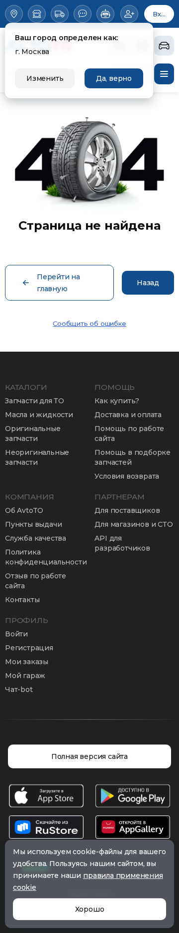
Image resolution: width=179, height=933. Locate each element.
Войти (16, 633)
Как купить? (116, 400)
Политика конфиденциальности (46, 557)
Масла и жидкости (39, 414)
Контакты (22, 599)
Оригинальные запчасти (33, 433)
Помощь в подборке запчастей (132, 457)
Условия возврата (126, 476)
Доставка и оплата (128, 414)
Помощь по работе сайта (129, 433)
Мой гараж (25, 675)
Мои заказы (26, 661)
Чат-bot (19, 689)
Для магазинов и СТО (133, 524)
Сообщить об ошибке (89, 323)
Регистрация (29, 647)
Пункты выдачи (33, 524)
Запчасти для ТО (34, 400)
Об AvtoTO (24, 510)
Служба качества (35, 538)
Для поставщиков (127, 510)
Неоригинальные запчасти (37, 457)
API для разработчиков (122, 543)
